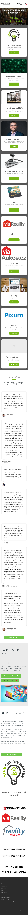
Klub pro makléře (14, 45)
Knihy (14, 202)
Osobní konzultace (14, 139)
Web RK (14, 296)
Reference (4, 886)
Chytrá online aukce (14, 171)
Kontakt (3, 888)
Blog (2, 890)
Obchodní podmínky (6, 900)
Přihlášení (4, 892)
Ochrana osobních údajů (7, 902)
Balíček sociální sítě (14, 77)
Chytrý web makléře (14, 108)
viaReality (14, 234)
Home (2, 884)
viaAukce (14, 264)
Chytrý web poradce (14, 357)
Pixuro (14, 326)
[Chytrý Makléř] (5, 4)
